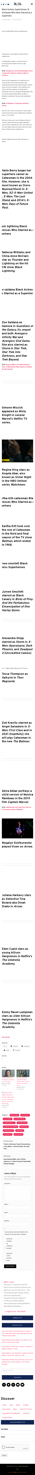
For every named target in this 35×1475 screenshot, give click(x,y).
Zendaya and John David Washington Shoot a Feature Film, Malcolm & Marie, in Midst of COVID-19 (17, 73)
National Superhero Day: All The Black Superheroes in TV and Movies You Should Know (23, 1081)
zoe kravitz (7, 1134)
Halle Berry (7, 1119)
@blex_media (9, 1282)
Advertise (26, 1413)
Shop (11, 1405)
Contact (26, 1405)
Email (6, 1212)
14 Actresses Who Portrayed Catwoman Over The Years (8, 1079)
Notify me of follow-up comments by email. (9, 1243)
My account (6, 1409)
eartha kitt (25, 1115)
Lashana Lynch (22, 1122)
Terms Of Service (26, 1409)
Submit (4, 1455)
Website (6, 1221)
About (18, 1405)
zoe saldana (18, 1134)
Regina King (24, 1126)
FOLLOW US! (6, 1037)
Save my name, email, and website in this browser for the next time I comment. (16, 1233)
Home (4, 1405)
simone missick (8, 1130)
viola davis (19, 1130)
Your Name (4, 1429)
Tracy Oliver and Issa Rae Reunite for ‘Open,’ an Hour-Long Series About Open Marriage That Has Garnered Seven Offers (17, 1333)
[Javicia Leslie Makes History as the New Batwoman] (8, 1095)
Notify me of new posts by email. (9, 1257)
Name (6, 1204)
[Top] (17, 1469)
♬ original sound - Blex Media (14, 1311)
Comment (7, 1183)
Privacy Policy (7, 1418)
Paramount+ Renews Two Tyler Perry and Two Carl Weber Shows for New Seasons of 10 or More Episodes (17, 1362)
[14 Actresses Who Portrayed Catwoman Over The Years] (8, 1073)
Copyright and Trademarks (11, 1413)
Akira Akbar (14, 1115)
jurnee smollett (9, 1122)
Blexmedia (7, 19)
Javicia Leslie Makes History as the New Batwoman (7, 1101)
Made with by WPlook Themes (17, 1472)
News (15, 1409)
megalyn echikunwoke (10, 1126)
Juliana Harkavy (19, 1119)
